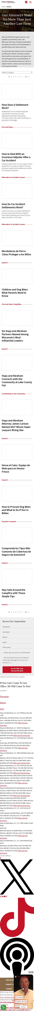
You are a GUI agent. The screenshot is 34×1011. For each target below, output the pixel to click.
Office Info (21, 723)
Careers (9, 989)
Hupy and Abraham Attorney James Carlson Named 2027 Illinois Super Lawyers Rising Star (16, 425)
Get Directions (25, 735)
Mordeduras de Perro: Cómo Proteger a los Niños (16, 253)
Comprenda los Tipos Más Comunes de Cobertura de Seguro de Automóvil (16, 551)
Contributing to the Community (13, 394)
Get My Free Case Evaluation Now (17, 670)
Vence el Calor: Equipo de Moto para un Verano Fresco (16, 468)
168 (26, 77)
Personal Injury (7, 127)
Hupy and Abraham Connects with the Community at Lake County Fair (17, 380)
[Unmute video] (23, 989)
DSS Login (13, 997)
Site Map (7, 997)
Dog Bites (17, 304)
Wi (4, 696)
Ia (2, 709)
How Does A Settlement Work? (15, 106)
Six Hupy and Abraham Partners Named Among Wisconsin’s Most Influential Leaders (15, 335)
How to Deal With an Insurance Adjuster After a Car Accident (16, 157)
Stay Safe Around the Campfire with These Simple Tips (13, 593)
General (4, 349)
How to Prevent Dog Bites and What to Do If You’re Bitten (16, 510)
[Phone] (26, 2)
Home (3, 7)
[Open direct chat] (30, 972)
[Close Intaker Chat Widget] (32, 972)
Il (3, 702)
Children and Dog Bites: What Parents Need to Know (15, 293)
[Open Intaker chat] (16, 1010)
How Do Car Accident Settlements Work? (13, 206)
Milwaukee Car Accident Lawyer (13, 177)
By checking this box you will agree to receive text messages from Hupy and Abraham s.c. (16, 660)
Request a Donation (13, 984)
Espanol (5, 263)
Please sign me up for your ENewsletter (17, 652)
